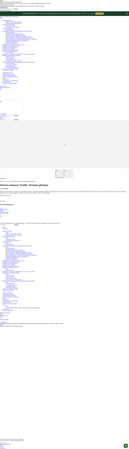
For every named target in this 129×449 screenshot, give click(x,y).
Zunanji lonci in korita (11, 59)
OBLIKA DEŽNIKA (22, 40)
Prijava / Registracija (8, 310)
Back (7, 232)
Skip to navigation (4, 16)
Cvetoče (13, 25)
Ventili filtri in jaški (10, 66)
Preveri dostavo (4, 7)
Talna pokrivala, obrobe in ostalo (13, 60)
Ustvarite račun (3, 322)
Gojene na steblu (19, 34)
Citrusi (11, 52)
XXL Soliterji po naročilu (25, 36)
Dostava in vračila (4, 213)
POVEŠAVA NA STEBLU (26, 38)
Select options (3, 443)
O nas (1, 208)
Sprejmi (2, 324)
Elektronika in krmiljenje (12, 67)
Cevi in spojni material (11, 65)
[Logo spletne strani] (7, 100)
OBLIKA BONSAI (21, 35)
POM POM (15, 42)
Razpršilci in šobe (10, 63)
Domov (2, 181)
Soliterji (12, 32)
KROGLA (14, 43)
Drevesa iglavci (18, 23)
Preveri (16, 9)
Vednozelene (16, 27)
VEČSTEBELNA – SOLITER (29, 39)
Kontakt (2, 210)
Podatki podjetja (4, 209)
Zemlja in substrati (10, 56)
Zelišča (12, 30)
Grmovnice (6, 181)
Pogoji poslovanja (4, 212)
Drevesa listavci (18, 21)
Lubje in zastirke (10, 58)
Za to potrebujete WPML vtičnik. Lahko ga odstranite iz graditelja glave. (23, 307)
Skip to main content (14, 16)
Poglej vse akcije (99, 13)
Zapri (1, 314)
